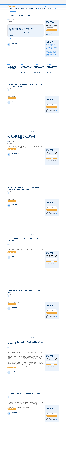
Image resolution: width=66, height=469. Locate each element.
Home (8, 11)
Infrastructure (24, 8)
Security (36, 8)
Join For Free (51, 30)
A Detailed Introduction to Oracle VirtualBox (52, 67)
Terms (56, 33)
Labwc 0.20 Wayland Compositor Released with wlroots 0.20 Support (51, 48)
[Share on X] (55, 11)
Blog (54, 8)
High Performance (43, 8)
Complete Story (11, 97)
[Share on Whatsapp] (58, 11)
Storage (49, 8)
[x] (48, 6)
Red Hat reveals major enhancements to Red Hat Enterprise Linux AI (12, 67)
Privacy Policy (49, 34)
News (11, 8)
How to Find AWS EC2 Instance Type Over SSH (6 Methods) (26, 67)
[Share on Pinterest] (56, 11)
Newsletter (54, 6)
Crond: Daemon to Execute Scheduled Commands (39, 67)
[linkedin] (47, 6)
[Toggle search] (58, 6)
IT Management (16, 8)
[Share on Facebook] (54, 11)
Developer (31, 8)
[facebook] (45, 6)
